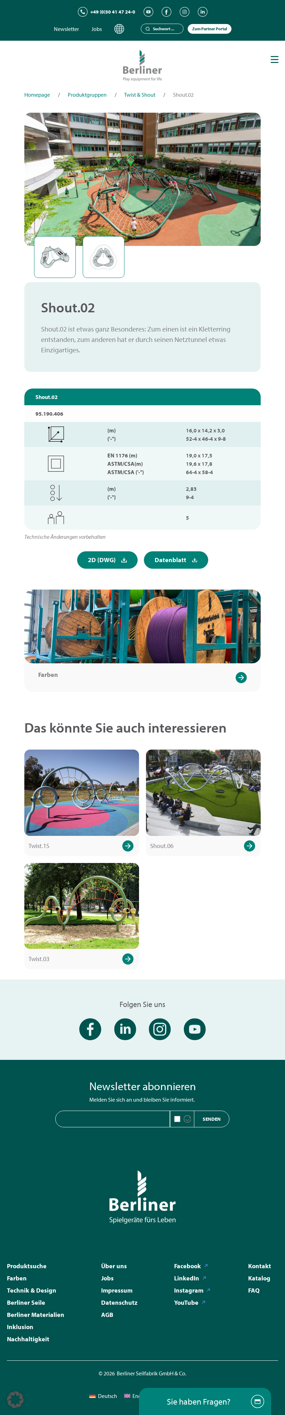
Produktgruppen (87, 94)
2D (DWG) (102, 560)
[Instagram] (184, 12)
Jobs (96, 28)
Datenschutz (119, 1302)
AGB (107, 1315)
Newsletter (66, 28)
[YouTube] (148, 12)
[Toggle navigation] (274, 59)
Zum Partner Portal (209, 28)
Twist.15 (38, 846)
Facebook (187, 1266)
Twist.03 (38, 959)
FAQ (254, 1290)
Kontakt (259, 1266)
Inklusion (20, 1327)
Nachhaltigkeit (28, 1339)
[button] (15, 1399)
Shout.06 (161, 846)
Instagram (188, 1290)
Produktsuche (27, 1266)
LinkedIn (186, 1278)
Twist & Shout (139, 94)
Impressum (116, 1290)
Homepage (37, 94)
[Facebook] (166, 12)
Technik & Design (31, 1290)
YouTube (186, 1302)
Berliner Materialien (35, 1315)
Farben (48, 675)
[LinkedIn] (202, 12)
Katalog (259, 1278)
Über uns (114, 1266)
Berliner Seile (26, 1302)
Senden (212, 1119)
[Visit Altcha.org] (187, 1119)
